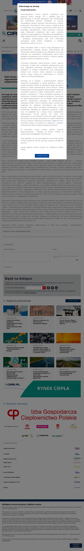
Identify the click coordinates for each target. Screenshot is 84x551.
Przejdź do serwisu (42, 155)
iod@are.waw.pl (57, 121)
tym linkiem (33, 72)
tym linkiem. (38, 43)
